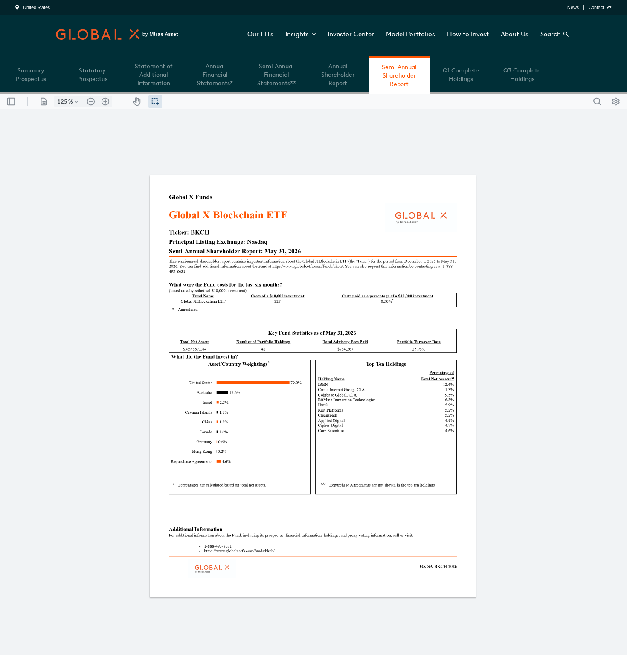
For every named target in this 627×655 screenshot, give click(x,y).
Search (550, 34)
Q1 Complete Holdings (461, 75)
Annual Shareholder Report (337, 75)
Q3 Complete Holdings (522, 75)
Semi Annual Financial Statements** (276, 75)
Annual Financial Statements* (215, 75)
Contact (596, 7)
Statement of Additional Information (153, 75)
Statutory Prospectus (92, 75)
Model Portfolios (410, 34)
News (573, 7)
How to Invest (468, 34)
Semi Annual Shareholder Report (399, 76)
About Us (514, 34)
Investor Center (351, 34)
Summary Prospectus (31, 75)
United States (36, 7)
